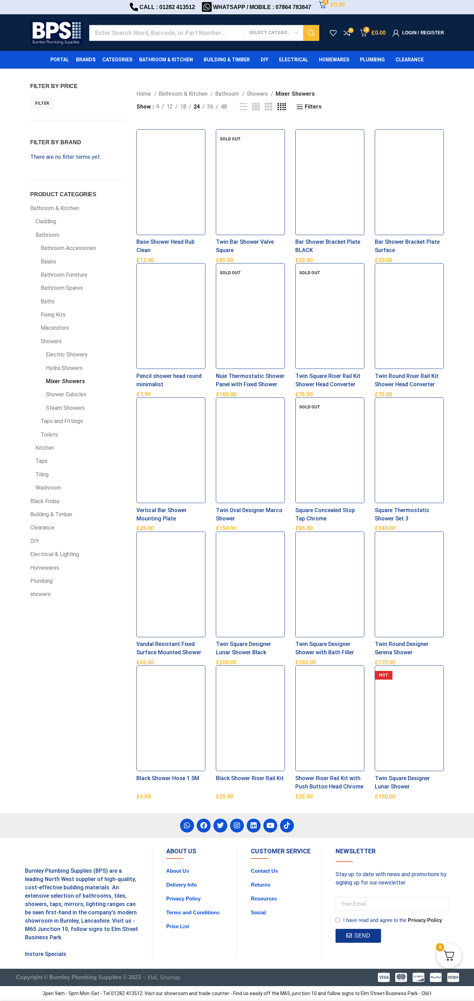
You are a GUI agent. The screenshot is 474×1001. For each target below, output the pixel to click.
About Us (177, 871)
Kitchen (44, 448)
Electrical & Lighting (54, 554)
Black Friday (45, 501)
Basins (48, 261)
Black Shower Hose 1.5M (167, 778)
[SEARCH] (311, 33)
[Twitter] (220, 825)
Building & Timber (51, 514)
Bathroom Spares (62, 288)
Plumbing (41, 581)
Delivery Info (181, 885)
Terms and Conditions (193, 912)
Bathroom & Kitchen (54, 208)
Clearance (42, 527)
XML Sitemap (163, 977)
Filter (42, 103)
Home (144, 93)
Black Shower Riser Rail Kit (250, 778)
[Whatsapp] (187, 825)
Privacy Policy (183, 898)
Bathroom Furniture (64, 274)
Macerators (55, 328)
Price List (177, 926)
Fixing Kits (53, 314)
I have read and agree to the (392, 920)
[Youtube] (270, 825)
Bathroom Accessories (68, 248)
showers (40, 594)
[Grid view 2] (256, 107)
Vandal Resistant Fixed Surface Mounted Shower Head (168, 652)
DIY (34, 541)
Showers (51, 341)
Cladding (45, 221)
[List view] (243, 107)
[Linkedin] (254, 825)
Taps (41, 461)
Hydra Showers (64, 368)
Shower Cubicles (66, 394)
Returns (260, 885)
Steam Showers (65, 408)
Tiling (42, 474)
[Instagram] (237, 825)
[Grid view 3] (268, 107)
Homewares (44, 567)
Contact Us (264, 871)
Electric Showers (66, 354)
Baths (48, 301)
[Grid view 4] (282, 107)
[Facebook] (204, 825)
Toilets (49, 434)
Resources (264, 898)
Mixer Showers (65, 381)
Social (258, 912)
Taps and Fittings (62, 421)
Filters (313, 106)
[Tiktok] (287, 825)
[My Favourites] (333, 33)
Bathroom (47, 235)
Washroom (48, 487)
